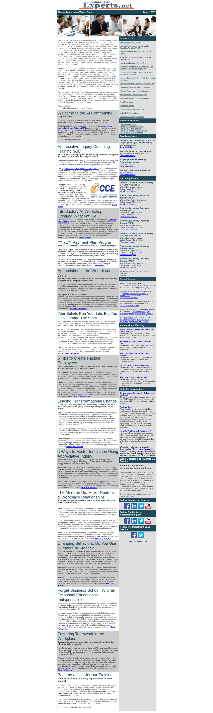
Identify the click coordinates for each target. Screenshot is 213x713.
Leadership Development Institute (133, 130)
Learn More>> (85, 237)
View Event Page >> (128, 191)
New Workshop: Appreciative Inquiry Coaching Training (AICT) (134, 47)
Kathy (72, 707)
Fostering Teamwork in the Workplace (135, 98)
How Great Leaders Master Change (134, 63)
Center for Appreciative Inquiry (132, 126)
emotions (124, 321)
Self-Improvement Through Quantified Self (137, 84)
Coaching (124, 313)
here (79, 140)
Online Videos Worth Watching (132, 109)
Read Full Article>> (78, 309)
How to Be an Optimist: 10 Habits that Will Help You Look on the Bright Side (136, 68)
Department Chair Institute (130, 128)
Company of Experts (128, 124)
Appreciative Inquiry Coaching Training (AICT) (80, 169)
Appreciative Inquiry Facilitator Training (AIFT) (85, 127)
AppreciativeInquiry (131, 294)
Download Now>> (127, 147)
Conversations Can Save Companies (135, 87)
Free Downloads (126, 102)
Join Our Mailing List (138, 541)
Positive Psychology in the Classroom (135, 91)
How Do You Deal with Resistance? (135, 431)
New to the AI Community (130, 42)
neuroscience (143, 319)
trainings (144, 294)
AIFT (131, 313)
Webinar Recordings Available (132, 117)
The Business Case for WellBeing (133, 95)
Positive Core (126, 407)
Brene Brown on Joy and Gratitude (135, 365)
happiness (128, 317)
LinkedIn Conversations (129, 113)
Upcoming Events (127, 106)
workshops (125, 296)
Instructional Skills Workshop (131, 132)
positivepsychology (128, 319)
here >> (123, 275)
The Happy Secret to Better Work (134, 377)
